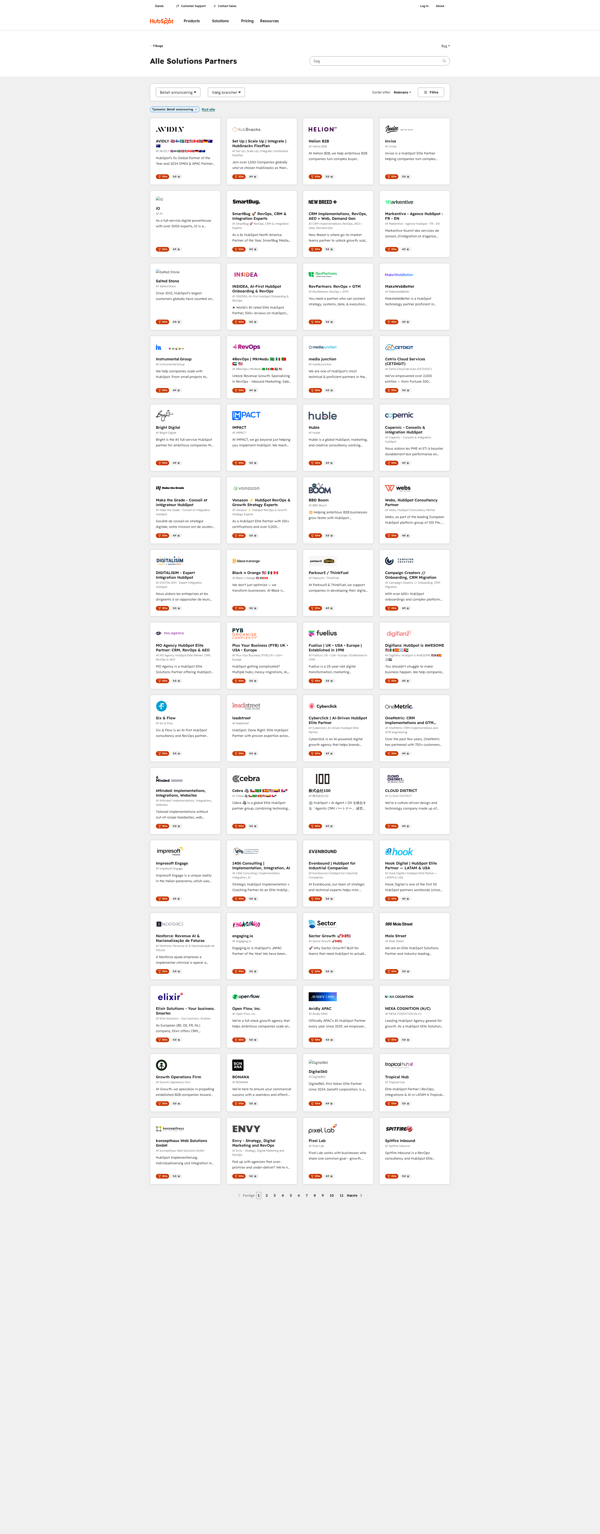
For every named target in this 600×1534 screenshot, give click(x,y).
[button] (445, 46)
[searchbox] (379, 61)
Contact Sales (227, 6)
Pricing (247, 21)
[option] (176, 92)
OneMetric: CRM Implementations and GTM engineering (409, 720)
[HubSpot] (161, 21)
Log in (424, 6)
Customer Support (193, 6)
